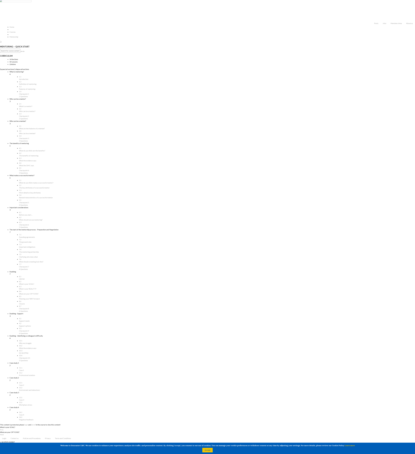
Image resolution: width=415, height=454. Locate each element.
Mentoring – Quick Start (15, 46)
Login (4, 438)
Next (2, 434)
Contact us (15, 438)
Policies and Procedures (32, 438)
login (26, 425)
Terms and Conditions (63, 438)
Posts (376, 23)
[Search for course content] (21, 51)
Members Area (396, 23)
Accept (207, 450)
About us (409, 23)
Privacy (48, 438)
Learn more (350, 445)
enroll (33, 425)
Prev (1, 430)
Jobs (384, 23)
